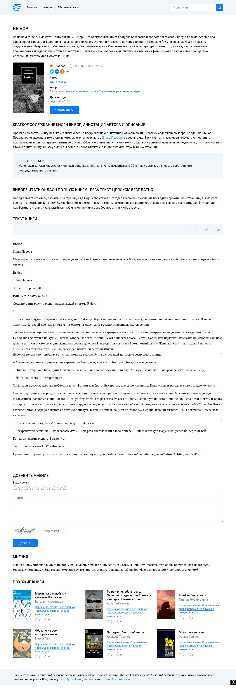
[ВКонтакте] (57, 71)
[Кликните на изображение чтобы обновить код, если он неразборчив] (25, 531)
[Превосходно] (65, 488)
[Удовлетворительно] (27, 488)
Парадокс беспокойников (125, 632)
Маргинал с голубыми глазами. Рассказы (50, 595)
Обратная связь (68, 7)
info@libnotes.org (73, 679)
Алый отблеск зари (192, 595)
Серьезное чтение (61, 91)
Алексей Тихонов (119, 636)
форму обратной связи (116, 679)
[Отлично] (60, 488)
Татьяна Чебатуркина (193, 599)
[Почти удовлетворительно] (21, 488)
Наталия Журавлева (49, 601)
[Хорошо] (38, 488)
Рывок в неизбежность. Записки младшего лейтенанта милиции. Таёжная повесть (129, 595)
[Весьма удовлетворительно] (32, 488)
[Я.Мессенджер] (52, 71)
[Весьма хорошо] (43, 488)
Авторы (31, 7)
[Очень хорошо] (49, 488)
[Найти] (219, 7)
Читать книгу (64, 110)
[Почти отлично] (54, 488)
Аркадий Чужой (118, 603)
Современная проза (85, 91)
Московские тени (191, 632)
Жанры (48, 7)
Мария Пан (42, 638)
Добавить (25, 543)
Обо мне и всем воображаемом (46, 632)
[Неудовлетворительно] (15, 488)
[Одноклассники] (62, 71)
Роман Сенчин (189, 636)
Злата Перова (58, 81)
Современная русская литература (119, 91)
